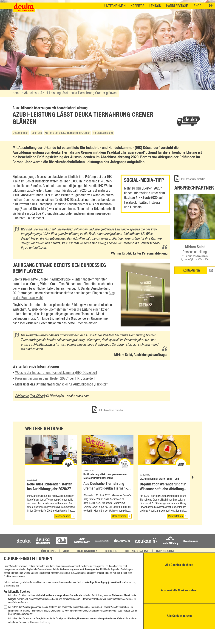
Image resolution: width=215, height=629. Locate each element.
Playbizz (100, 384)
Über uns (36, 132)
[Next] (192, 477)
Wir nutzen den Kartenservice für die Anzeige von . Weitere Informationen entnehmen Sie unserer (72, 620)
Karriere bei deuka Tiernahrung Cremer (67, 132)
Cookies (111, 551)
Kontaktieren (191, 270)
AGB (66, 551)
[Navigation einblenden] (211, 6)
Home (16, 93)
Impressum (165, 551)
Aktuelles (30, 93)
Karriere (137, 6)
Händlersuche (177, 6)
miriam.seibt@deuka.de (197, 256)
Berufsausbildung (103, 132)
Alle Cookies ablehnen (179, 565)
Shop (197, 6)
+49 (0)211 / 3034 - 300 (197, 259)
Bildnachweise (137, 551)
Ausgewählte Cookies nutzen (179, 590)
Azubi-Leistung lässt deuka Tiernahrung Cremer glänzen (78, 93)
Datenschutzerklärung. (40, 622)
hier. (18, 585)
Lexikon (155, 6)
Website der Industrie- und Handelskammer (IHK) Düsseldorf (56, 373)
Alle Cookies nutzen (179, 616)
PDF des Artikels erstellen (193, 179)
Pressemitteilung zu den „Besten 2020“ (42, 378)
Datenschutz (87, 551)
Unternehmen (115, 6)
